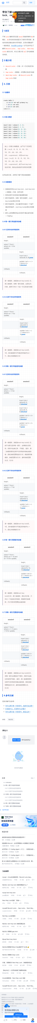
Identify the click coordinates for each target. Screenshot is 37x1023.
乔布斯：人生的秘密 (28, 1003)
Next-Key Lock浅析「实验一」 (12, 900)
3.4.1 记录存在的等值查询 (13, 788)
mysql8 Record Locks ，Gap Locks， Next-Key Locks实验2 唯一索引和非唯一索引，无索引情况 (17, 986)
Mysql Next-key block (9, 939)
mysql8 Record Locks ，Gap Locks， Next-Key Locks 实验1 (17, 908)
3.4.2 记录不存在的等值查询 (13, 791)
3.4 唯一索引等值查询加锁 (11, 785)
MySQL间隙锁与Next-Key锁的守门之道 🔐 (15, 947)
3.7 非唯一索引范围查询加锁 (12, 806)
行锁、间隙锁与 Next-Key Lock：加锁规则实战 (17, 962)
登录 (31, 2)
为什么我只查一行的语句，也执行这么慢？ (19, 706)
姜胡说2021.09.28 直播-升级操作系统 (12, 1003)
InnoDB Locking (16, 46)
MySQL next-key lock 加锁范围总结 (13, 924)
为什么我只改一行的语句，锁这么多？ (17, 712)
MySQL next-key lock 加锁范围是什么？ (15, 885)
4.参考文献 (5, 810)
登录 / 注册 (16, 740)
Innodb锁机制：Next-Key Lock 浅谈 (13, 978)
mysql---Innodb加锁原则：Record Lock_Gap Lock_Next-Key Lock (16, 877)
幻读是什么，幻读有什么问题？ (15, 709)
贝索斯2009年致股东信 (8, 1001)
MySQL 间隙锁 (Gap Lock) (10, 955)
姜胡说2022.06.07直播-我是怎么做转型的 (13, 997)
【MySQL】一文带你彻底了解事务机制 (14, 970)
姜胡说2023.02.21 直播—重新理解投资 (12, 999)
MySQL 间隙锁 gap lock (10, 931)
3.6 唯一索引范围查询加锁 (11, 803)
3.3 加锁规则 (7, 782)
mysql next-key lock (8, 892)
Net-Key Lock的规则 (8, 916)
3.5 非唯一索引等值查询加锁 (12, 794)
